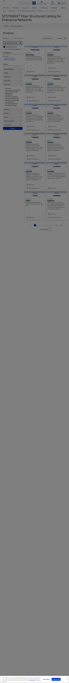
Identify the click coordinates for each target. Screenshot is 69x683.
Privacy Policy (32, 680)
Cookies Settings (46, 679)
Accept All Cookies (56, 679)
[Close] (66, 679)
